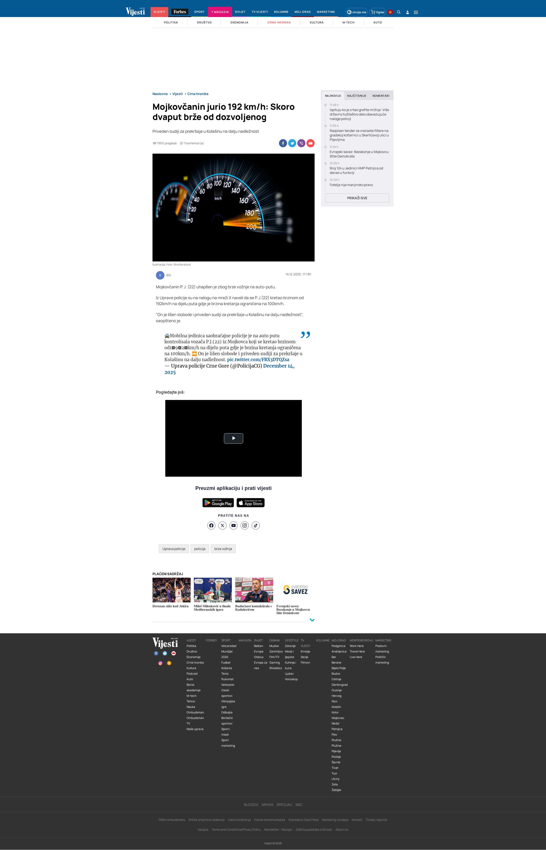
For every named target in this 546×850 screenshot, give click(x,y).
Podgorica (338, 646)
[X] (222, 525)
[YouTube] (233, 525)
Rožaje (336, 757)
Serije (304, 657)
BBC (299, 804)
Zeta (335, 784)
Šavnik (336, 762)
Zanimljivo (276, 651)
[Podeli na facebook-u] (283, 143)
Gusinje (337, 690)
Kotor (335, 712)
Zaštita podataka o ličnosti (314, 829)
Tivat (335, 768)
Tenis (224, 673)
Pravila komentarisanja (269, 820)
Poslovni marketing (382, 648)
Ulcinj (335, 779)
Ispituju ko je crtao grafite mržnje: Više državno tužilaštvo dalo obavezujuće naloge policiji (359, 114)
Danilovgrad (340, 685)
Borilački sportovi (227, 720)
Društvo (192, 651)
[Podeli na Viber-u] (301, 143)
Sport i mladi (225, 731)
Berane (336, 662)
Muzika (274, 646)
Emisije (305, 651)
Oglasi (380, 12)
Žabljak (336, 790)
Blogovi (251, 804)
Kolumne (323, 640)
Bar (334, 657)
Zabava (274, 640)
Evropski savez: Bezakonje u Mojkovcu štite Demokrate (359, 154)
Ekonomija (193, 657)
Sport (226, 640)
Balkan (258, 646)
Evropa (258, 651)
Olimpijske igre (228, 704)
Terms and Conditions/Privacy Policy (236, 829)
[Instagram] (245, 525)
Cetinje (336, 679)
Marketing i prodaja (335, 820)
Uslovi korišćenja (239, 820)
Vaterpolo (227, 685)
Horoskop (291, 679)
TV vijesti (305, 643)
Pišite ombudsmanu (172, 820)
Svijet (258, 640)
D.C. (169, 275)
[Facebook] (211, 525)
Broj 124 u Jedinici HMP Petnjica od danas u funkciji (356, 170)
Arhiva (267, 804)
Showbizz (275, 668)
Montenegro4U (361, 640)
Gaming (274, 662)
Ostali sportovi (226, 693)
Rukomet (227, 679)
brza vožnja (223, 548)
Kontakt (357, 820)
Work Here (357, 646)
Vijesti (191, 640)
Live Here (356, 657)
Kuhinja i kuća (290, 665)
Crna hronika (195, 662)
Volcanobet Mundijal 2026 (229, 651)
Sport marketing (228, 743)
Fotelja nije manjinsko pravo (351, 185)
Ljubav (289, 673)
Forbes (211, 640)
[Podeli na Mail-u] (310, 143)
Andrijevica (339, 651)
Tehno (191, 701)
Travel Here (357, 651)
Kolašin (336, 707)
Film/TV (274, 657)
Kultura (191, 668)
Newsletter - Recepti (278, 829)
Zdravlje (290, 646)
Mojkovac (338, 718)
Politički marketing (382, 659)
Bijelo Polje (339, 668)
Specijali (284, 804)
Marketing (383, 640)
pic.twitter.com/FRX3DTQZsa (258, 359)
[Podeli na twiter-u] (292, 143)
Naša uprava (195, 729)
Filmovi (305, 662)
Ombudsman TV (195, 720)
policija (199, 548)
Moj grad (339, 640)
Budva (336, 673)
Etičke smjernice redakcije (207, 820)
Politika (191, 646)
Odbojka (226, 712)
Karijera (203, 829)
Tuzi (334, 773)
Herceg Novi (336, 698)
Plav (334, 734)
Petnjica (337, 729)
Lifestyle (292, 640)
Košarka (226, 668)
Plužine (336, 740)
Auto (190, 679)
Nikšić (336, 723)
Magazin (245, 640)
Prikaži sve (357, 198)
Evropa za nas (260, 665)
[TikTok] (256, 525)
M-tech (191, 696)
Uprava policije (174, 548)
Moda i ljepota (289, 654)
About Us (341, 829)
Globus (258, 657)
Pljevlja (336, 751)
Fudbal (225, 662)
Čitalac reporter (377, 820)
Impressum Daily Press (304, 820)
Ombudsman (195, 712)
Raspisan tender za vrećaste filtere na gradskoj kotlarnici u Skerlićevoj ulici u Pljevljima (359, 135)
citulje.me (359, 12)
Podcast (192, 673)
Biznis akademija (193, 687)
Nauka (191, 707)
